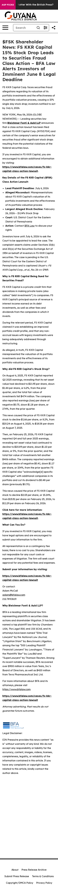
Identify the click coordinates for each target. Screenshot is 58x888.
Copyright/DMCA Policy (19, 882)
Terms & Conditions (43, 876)
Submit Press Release (16, 876)
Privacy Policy (44, 882)
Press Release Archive (34, 869)
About (14, 869)
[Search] (38, 27)
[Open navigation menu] (5, 28)
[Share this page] (53, 28)
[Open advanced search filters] (45, 27)
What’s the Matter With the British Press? (28, 4)
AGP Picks (8, 4)
